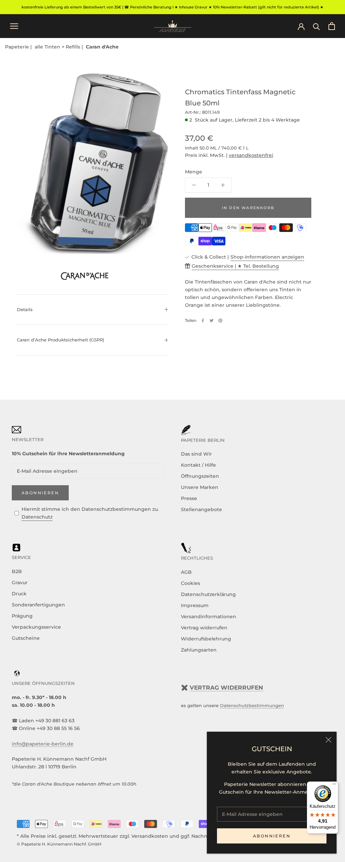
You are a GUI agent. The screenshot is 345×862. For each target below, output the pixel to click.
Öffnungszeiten (200, 476)
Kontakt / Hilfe (198, 465)
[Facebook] (203, 321)
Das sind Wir (196, 454)
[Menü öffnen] (14, 26)
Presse (189, 498)
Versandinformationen (208, 617)
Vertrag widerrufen (204, 628)
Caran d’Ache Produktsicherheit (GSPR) (60, 339)
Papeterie (17, 47)
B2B (17, 571)
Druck (19, 594)
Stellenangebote (201, 509)
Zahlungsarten (199, 650)
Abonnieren (271, 835)
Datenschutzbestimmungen (252, 705)
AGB (186, 572)
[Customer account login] (301, 26)
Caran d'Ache (102, 47)
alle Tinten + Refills (58, 47)
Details (25, 309)
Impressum (195, 605)
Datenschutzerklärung (208, 594)
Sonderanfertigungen (38, 605)
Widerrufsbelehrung (206, 639)
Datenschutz (37, 517)
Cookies (190, 583)
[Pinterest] (220, 321)
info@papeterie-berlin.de (42, 744)
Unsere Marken (199, 487)
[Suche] (316, 26)
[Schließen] (328, 740)
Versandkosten (149, 836)
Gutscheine (26, 638)
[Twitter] (212, 321)
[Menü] (334, 786)
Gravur (20, 582)
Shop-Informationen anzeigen (267, 257)
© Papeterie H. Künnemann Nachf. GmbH (59, 844)
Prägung (22, 616)
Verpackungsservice (36, 627)
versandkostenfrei (251, 155)
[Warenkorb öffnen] (331, 26)
